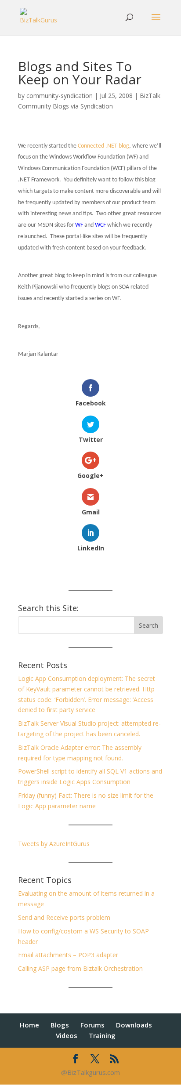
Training (102, 1035)
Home (29, 1024)
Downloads (134, 1024)
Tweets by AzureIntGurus (54, 843)
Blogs (60, 1024)
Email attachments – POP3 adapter (68, 955)
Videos (66, 1035)
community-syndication (59, 95)
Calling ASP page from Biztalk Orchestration (80, 968)
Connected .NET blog (103, 146)
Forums (92, 1024)
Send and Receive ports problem (64, 917)
